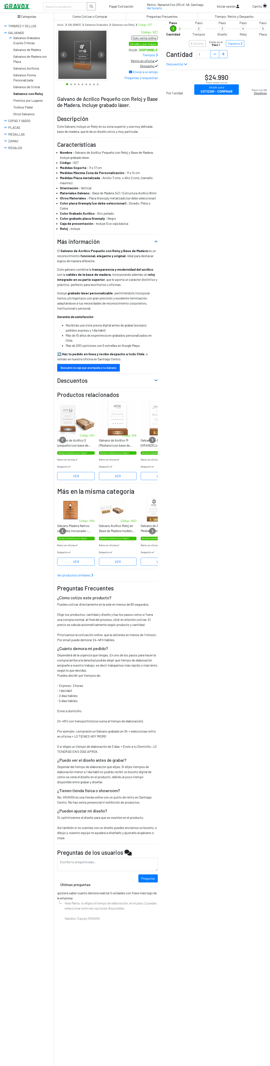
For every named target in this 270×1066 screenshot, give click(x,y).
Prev (63, 54)
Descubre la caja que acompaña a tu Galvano (88, 367)
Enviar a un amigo (145, 72)
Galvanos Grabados (26, 38)
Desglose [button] (260, 93)
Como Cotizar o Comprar (90, 16)
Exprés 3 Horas (24, 43)
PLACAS (14, 127)
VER (76, 476)
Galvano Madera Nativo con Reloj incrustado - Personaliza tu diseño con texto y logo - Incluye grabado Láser (75, 528)
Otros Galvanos (24, 114)
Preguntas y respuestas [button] (141, 78)
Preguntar (148, 878)
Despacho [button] (147, 66)
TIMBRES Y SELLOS (22, 26)
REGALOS (15, 148)
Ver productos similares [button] (74, 575)
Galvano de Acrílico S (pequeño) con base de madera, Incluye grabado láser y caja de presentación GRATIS (74, 443)
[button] (228, 6)
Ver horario (154, 8)
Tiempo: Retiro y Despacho (234, 16)
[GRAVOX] (16, 6)
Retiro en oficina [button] (143, 61)
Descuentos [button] (175, 64)
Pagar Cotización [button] (121, 6)
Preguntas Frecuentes (162, 16)
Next (101, 54)
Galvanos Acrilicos (26, 68)
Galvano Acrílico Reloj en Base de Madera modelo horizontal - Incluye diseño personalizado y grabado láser (117, 528)
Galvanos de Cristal (26, 87)
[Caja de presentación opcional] (117, 419)
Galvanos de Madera (27, 50)
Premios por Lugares (28, 100)
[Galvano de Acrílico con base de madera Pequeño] (76, 419)
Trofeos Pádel (23, 107)
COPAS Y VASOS (19, 121)
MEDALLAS (16, 134)
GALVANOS (16, 33)
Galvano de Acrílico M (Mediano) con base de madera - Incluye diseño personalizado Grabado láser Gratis (115, 443)
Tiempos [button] (149, 55)
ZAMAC (13, 141)
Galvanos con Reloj (28, 94)
